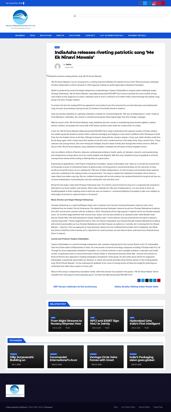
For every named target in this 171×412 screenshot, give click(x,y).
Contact (90, 35)
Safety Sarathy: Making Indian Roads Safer (137, 286)
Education (46, 35)
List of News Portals (111, 35)
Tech (32, 35)
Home (116, 407)
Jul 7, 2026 (16, 364)
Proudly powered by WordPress (16, 407)
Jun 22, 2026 (57, 364)
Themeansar (48, 407)
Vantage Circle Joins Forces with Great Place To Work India (103, 360)
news (57, 47)
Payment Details (137, 35)
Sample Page (158, 407)
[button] (163, 35)
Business (20, 35)
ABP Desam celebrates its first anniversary (75, 286)
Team (67, 328)
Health (60, 35)
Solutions (74, 35)
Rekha (68, 64)
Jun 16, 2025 (96, 364)
